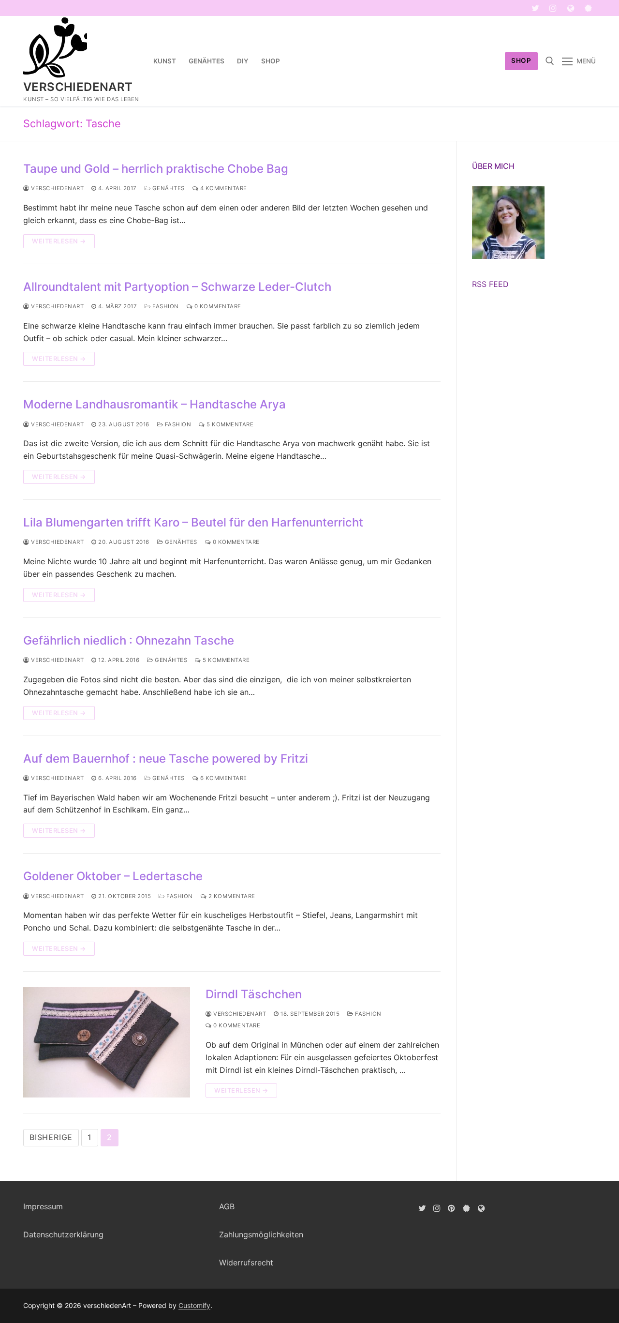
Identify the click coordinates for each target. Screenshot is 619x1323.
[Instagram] (552, 7)
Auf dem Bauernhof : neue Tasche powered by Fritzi (165, 759)
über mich (493, 166)
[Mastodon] (570, 7)
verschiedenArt (78, 87)
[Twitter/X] (421, 1208)
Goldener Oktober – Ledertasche (113, 876)
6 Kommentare (222, 778)
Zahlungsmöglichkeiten (261, 1234)
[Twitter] (535, 7)
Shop (521, 60)
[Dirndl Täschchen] (106, 1042)
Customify (194, 1305)
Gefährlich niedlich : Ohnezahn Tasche (128, 640)
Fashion (165, 306)
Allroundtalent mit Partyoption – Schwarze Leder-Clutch (178, 287)
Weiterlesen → (59, 241)
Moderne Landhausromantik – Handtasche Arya (154, 404)
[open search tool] (549, 61)
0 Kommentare (216, 306)
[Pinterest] (451, 1208)
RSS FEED (490, 284)
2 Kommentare (230, 896)
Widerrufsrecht (246, 1262)
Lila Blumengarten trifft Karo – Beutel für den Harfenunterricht (193, 522)
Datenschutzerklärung (63, 1234)
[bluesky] (588, 7)
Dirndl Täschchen (254, 994)
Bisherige (51, 1137)
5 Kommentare (229, 424)
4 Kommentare (222, 188)
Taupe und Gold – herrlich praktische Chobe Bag (155, 169)
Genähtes (167, 188)
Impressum (43, 1206)
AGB (227, 1206)
